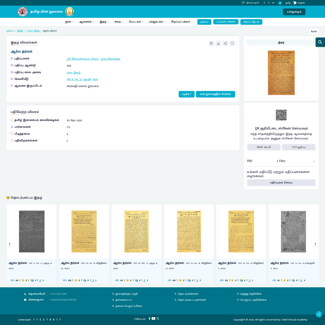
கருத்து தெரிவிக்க (250, 294)
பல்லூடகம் (156, 21)
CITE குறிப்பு (299, 147)
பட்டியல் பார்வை (225, 22)
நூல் (68, 21)
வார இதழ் (74, 72)
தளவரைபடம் (123, 300)
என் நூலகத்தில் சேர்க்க (215, 94)
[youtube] (154, 318)
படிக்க (185, 94)
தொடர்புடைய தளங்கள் (192, 300)
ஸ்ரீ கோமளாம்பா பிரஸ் (82, 59)
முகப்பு (204, 22)
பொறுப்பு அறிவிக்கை (253, 300)
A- (265, 3)
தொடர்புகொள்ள (188, 294)
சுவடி (118, 21)
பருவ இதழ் (33, 31)
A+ (273, 3)
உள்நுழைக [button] (294, 11)
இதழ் (103, 21)
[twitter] (158, 318)
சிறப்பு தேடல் (251, 22)
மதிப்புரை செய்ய (281, 182)
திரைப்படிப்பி (252, 3)
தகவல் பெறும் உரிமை (128, 306)
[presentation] (9, 244)
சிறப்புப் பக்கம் (180, 21)
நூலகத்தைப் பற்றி (126, 294)
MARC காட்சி (264, 147)
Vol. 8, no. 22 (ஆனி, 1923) (82, 79)
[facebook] (150, 318)
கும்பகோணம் (110, 59)
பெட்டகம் (135, 21)
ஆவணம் (85, 21)
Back (314, 31)
